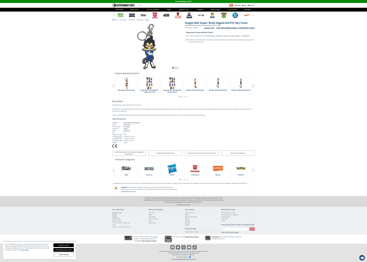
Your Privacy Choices (181, 257)
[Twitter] (178, 247)
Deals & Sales (215, 10)
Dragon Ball (127, 124)
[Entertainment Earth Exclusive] (132, 15)
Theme (169, 10)
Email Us (114, 215)
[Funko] (143, 15)
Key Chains (232, 36)
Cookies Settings (64, 254)
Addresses (187, 221)
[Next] (253, 15)
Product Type (183, 10)
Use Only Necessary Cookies (64, 250)
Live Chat (114, 217)
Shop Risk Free (215, 237)
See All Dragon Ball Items (238, 153)
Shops (150, 215)
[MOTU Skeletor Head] (189, 15)
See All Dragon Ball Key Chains (165, 153)
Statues (225, 36)
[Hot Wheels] (246, 15)
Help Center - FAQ (116, 213)
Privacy (173, 259)
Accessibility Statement (182, 259)
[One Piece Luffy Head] (212, 15)
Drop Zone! (119, 10)
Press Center (224, 219)
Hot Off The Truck (153, 10)
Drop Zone (151, 213)
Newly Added (134, 10)
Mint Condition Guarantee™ (150, 241)
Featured (247, 10)
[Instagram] (183, 247)
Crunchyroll (127, 130)
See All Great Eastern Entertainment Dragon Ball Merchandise (129, 153)
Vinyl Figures (219, 36)
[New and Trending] (120, 15)
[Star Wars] (166, 15)
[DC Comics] (235, 15)
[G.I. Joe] (201, 15)
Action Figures (211, 36)
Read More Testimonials (183, 204)
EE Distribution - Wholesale (192, 232)
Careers (223, 221)
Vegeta (126, 128)
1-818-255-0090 (116, 219)
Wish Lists (187, 219)
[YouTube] (189, 247)
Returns (187, 215)
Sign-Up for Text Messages (230, 232)
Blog (150, 221)
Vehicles (237, 36)
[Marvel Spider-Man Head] (178, 15)
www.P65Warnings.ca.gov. (128, 191)
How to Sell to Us (225, 217)
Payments (187, 223)
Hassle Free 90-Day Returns (192, 237)
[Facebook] (172, 247)
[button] (362, 258)
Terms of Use (192, 259)
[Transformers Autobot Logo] (155, 15)
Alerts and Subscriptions (191, 217)
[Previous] (113, 15)
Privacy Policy (25, 250)
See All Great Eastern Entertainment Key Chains (201, 153)
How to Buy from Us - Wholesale (229, 215)
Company (200, 10)
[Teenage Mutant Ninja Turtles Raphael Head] (223, 15)
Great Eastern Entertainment (132, 122)
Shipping (187, 225)
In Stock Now (232, 10)
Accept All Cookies (63, 245)
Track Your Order (189, 213)
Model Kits (246, 36)
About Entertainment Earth (228, 213)
